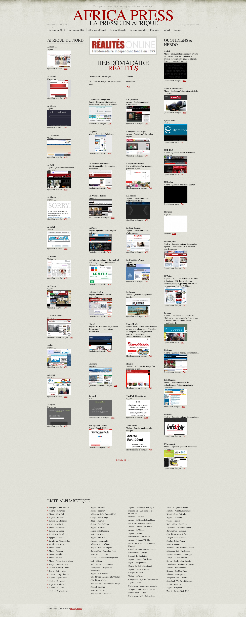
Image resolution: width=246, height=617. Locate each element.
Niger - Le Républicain (137, 562)
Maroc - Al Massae (56, 527)
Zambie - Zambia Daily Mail (178, 591)
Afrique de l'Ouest (97, 29)
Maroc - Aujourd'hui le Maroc (61, 560)
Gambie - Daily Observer (59, 574)
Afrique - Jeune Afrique (100, 544)
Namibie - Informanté (99, 540)
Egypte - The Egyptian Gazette (179, 560)
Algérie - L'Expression (99, 573)
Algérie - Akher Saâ (57, 510)
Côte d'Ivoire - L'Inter (99, 580)
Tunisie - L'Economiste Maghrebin (104, 557)
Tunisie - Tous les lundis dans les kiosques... (139, 429)
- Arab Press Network (58, 544)
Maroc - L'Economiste (99, 554)
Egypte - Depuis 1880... (98, 428)
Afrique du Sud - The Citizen (178, 550)
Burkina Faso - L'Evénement (102, 564)
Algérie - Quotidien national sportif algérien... (102, 231)
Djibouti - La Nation (136, 516)
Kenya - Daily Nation (57, 571)
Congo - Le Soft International (140, 565)
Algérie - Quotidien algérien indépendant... (100, 295)
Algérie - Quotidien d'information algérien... (139, 135)
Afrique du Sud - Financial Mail (103, 514)
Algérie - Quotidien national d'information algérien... (137, 199)
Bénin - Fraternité (97, 520)
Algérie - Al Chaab (56, 517)
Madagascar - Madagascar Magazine (142, 586)
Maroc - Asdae (55, 547)
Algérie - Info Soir (98, 537)
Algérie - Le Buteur (136, 533)
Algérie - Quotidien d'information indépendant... (102, 167)
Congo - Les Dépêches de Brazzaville (143, 579)
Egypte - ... (51, 288)
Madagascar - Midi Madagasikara (141, 596)
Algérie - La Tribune (136, 530)
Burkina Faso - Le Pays (137, 552)
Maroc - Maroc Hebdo (137, 592)
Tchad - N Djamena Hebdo (177, 507)
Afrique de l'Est (76, 29)
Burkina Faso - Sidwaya (176, 530)
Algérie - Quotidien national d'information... (137, 103)
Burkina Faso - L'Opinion (101, 593)
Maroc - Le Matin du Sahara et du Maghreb (141, 544)
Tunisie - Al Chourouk (58, 520)
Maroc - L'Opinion (98, 590)
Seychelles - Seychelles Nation (179, 527)
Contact (166, 29)
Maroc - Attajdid (55, 554)
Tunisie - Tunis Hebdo (175, 584)
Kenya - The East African (177, 557)
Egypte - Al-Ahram (56, 537)
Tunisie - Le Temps (135, 576)
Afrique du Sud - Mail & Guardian (142, 589)
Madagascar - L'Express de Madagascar (101, 568)
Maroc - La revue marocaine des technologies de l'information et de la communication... (178, 385)
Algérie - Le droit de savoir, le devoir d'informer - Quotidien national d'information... (103, 329)
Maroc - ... (51, 78)
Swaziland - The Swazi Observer (180, 581)
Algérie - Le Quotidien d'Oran (140, 559)
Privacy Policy (76, 608)
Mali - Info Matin (97, 534)
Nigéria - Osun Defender (176, 514)
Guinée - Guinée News (100, 524)
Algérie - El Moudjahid (58, 591)
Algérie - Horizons (98, 527)
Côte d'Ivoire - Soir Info (176, 534)
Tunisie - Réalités (173, 520)
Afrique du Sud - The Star (177, 577)
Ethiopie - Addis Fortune (59, 507)
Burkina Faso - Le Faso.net (139, 536)
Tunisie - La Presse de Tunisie (140, 526)
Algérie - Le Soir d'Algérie (138, 569)
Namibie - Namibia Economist (178, 510)
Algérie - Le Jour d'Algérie (139, 540)
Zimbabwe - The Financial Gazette (180, 564)
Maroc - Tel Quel (173, 544)
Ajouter (177, 29)
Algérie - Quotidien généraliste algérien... (180, 184)
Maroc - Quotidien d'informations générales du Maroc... (181, 92)
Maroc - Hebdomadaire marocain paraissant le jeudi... (139, 167)
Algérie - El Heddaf (57, 581)
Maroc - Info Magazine (100, 530)
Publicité (154, 29)
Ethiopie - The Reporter (176, 574)
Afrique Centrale (118, 29)
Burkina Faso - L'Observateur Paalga (105, 583)
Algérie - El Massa (56, 587)
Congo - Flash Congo (99, 517)
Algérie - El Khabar (57, 584)
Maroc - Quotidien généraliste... (101, 134)
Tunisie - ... (51, 138)
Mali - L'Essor (96, 560)
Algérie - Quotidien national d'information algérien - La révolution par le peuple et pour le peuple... (180, 246)
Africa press (123, 15)
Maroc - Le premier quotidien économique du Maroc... (180, 447)
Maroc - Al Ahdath (56, 514)
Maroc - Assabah (56, 550)
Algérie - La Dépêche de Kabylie (141, 507)
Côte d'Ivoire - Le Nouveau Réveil (141, 549)
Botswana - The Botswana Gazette (180, 547)
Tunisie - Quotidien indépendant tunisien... (139, 295)
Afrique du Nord (57, 29)
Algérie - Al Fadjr (56, 524)
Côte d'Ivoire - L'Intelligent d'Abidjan (105, 576)
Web (65, 68)
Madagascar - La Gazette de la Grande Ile (140, 512)
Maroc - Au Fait (55, 557)
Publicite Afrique (123, 460)
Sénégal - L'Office (98, 586)
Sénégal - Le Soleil (135, 572)
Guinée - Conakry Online (59, 567)
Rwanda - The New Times (177, 571)
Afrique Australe (138, 29)
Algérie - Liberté (134, 582)
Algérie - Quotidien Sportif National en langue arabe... (179, 153)
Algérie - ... (51, 49)
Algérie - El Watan (98, 507)
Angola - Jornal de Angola (101, 547)
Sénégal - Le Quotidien (137, 555)
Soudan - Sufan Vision (176, 540)
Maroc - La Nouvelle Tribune (139, 523)
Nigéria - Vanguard (174, 587)
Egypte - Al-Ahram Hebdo (59, 540)
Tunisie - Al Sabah (56, 530)
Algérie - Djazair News (58, 577)
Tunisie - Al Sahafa (56, 534)
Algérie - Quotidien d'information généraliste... (60, 168)
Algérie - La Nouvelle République (141, 520)
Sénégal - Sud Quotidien (176, 537)
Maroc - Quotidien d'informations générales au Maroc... (102, 263)
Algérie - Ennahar (98, 510)
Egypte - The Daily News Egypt (179, 554)
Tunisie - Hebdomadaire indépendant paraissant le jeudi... (140, 367)
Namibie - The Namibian (176, 567)
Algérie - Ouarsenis (174, 517)
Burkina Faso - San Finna (177, 524)
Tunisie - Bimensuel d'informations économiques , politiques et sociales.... (104, 103)
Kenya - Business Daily (58, 564)
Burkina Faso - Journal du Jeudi (103, 550)
